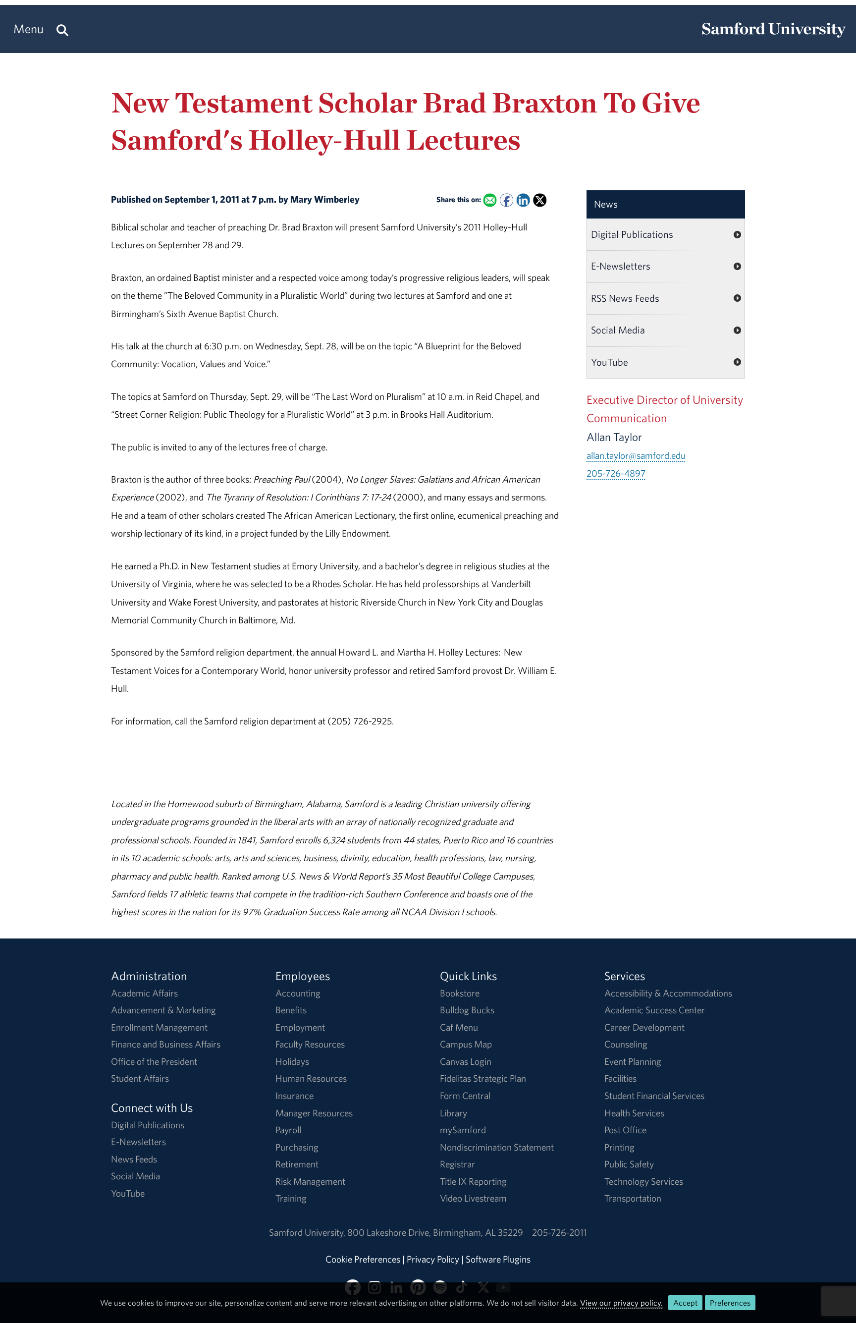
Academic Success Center (654, 1010)
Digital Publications (632, 234)
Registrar (457, 1164)
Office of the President (154, 1061)
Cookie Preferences (362, 1259)
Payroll (288, 1130)
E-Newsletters (620, 266)
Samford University (308, 1232)
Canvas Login (465, 1061)
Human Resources (311, 1078)
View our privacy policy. (621, 1303)
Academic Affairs (144, 993)
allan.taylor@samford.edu (636, 455)
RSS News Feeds (625, 298)
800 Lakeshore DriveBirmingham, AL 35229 (435, 1232)
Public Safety (629, 1164)
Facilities (620, 1078)
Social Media (618, 330)
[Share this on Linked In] (523, 200)
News (606, 204)
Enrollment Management (159, 1027)
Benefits (291, 1010)
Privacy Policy (433, 1259)
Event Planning (632, 1061)
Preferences (730, 1303)
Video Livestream (473, 1198)
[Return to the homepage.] (773, 38)
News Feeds (134, 1159)
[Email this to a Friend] (489, 200)
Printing (619, 1147)
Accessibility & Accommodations (668, 993)
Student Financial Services (654, 1096)
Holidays (292, 1061)
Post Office (625, 1130)
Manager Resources (314, 1113)
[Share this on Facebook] (506, 200)
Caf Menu (459, 1027)
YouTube (609, 362)
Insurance (294, 1096)
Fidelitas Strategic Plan (483, 1078)
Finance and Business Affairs (165, 1044)
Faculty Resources (310, 1044)
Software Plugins (498, 1259)
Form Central (465, 1096)
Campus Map (466, 1044)
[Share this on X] (539, 200)
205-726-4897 (616, 473)
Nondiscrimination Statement (497, 1147)
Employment (300, 1027)
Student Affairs (140, 1078)
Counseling (625, 1044)
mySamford (463, 1130)
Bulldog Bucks (467, 1010)
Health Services (634, 1113)
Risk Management (310, 1181)
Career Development (644, 1027)
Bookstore (460, 993)
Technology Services (643, 1181)
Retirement (297, 1164)
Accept (685, 1303)
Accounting (298, 993)
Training (291, 1198)
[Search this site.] (62, 29)
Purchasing (297, 1147)
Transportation (632, 1198)
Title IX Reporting (473, 1181)
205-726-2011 (559, 1232)
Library (453, 1113)
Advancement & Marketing (163, 1010)
